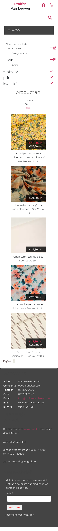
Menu (15, 30)
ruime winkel (31, 429)
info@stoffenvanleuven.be (34, 398)
